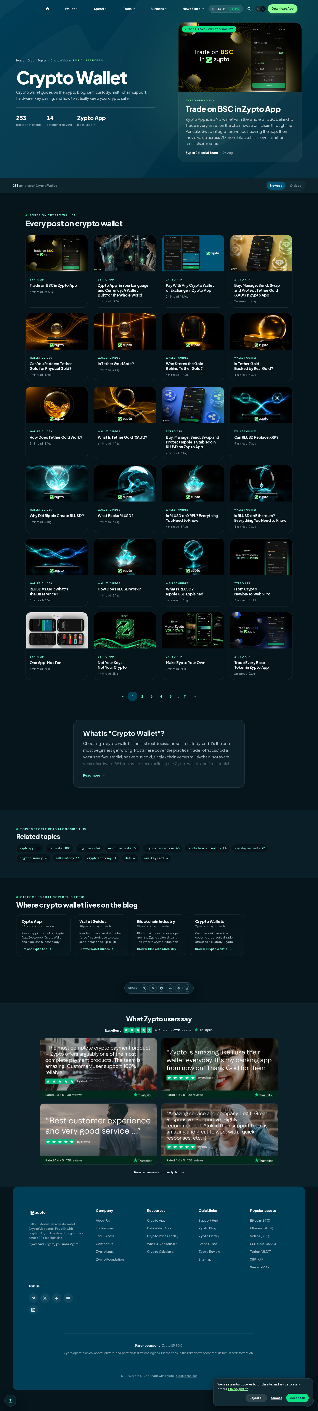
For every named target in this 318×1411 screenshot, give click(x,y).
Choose (276, 1398)
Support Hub (208, 1220)
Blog (31, 60)
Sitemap (205, 1259)
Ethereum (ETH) (261, 1228)
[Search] (249, 9)
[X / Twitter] (45, 1298)
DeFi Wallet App (159, 1228)
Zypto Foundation (110, 1259)
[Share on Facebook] (179, 988)
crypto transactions (163, 848)
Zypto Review (209, 1251)
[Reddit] (56, 1298)
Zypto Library (209, 1236)
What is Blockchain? (162, 1244)
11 (185, 696)
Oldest (295, 185)
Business (157, 9)
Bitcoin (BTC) (260, 1220)
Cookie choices (186, 1375)
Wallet (70, 9)
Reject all (256, 1398)
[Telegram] (33, 1298)
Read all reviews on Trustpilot (157, 1172)
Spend (99, 9)
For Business (105, 1236)
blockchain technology (207, 848)
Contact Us (104, 1244)
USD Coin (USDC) (263, 1244)
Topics (42, 60)
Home (20, 60)
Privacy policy (238, 1389)
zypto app (29, 848)
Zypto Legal (105, 1251)
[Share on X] (144, 988)
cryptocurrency (33, 858)
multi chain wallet (123, 848)
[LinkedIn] (33, 1309)
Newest (276, 185)
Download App (283, 8)
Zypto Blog (207, 1228)
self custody (67, 858)
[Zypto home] (47, 9)
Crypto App (156, 1220)
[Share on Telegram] (153, 988)
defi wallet (59, 848)
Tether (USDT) (260, 1251)
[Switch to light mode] (260, 9)
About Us (103, 1220)
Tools (127, 9)
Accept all (297, 1398)
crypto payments (250, 848)
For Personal (105, 1228)
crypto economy (102, 858)
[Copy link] (187, 988)
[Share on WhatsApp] (161, 988)
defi (130, 858)
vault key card (156, 858)
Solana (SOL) (259, 1236)
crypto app (89, 848)
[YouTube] (68, 1298)
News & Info (191, 9)
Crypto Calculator (161, 1251)
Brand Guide (208, 1244)
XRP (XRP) (257, 1259)
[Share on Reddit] (170, 988)
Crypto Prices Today (162, 1236)
